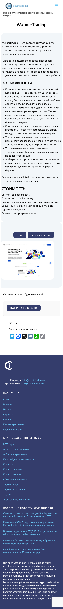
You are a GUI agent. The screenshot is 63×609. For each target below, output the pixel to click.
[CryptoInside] (17, 8)
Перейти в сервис (41, 235)
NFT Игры (8, 444)
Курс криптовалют (13, 429)
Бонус (19, 235)
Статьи (7, 419)
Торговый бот (10, 484)
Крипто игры (10, 464)
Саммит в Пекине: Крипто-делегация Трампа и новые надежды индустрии (29, 542)
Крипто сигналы (12, 474)
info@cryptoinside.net (34, 380)
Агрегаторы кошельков (16, 449)
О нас (6, 399)
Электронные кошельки (16, 499)
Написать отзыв (23, 307)
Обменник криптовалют (16, 479)
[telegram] (6, 383)
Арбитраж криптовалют (16, 454)
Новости (7, 404)
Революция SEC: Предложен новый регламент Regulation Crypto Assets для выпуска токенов (29, 523)
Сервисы (8, 414)
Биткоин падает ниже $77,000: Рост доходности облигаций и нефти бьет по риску (30, 532)
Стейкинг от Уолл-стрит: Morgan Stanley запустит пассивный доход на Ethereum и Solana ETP (30, 514)
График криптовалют (14, 424)
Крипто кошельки (12, 469)
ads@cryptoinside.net (32, 383)
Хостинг (7, 494)
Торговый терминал (14, 489)
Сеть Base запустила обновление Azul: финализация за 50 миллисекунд (24, 551)
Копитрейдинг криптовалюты (19, 459)
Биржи (7, 409)
